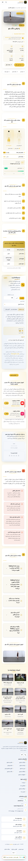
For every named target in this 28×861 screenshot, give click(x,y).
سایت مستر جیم (8, 37)
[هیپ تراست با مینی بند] (7, 723)
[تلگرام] (21, 754)
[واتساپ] (25, 754)
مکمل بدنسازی (9, 762)
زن (16, 298)
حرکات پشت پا (17, 7)
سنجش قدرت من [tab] (14, 309)
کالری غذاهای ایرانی (8, 768)
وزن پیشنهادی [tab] (21, 309)
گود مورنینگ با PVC (8, 682)
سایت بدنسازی (23, 7)
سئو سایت (11, 857)
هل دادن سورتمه (20, 682)
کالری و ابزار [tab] (8, 309)
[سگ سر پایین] (7, 709)
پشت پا (21, 25)
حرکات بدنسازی (22, 762)
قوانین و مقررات (14, 849)
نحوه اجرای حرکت (18, 64)
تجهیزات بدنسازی (21, 774)
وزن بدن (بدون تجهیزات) (15, 163)
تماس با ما (23, 791)
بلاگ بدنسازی (9, 771)
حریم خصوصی (21, 849)
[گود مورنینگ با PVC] (7, 677)
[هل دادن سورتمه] (20, 677)
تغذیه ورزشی (9, 765)
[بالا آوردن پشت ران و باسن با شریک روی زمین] (20, 691)
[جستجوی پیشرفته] (6, 2)
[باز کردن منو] (2, 2)
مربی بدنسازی (22, 768)
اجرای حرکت (6, 71)
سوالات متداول (22, 788)
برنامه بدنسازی (22, 765)
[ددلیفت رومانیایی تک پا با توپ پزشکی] (7, 691)
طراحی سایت (16, 857)
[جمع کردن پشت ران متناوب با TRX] (20, 723)
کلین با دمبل (20, 714)
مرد (21, 298)
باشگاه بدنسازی (22, 771)
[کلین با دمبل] (20, 709)
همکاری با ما (22, 785)
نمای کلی (21, 71)
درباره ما (23, 782)
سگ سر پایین (7, 714)
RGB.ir (4, 857)
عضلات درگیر (8, 64)
